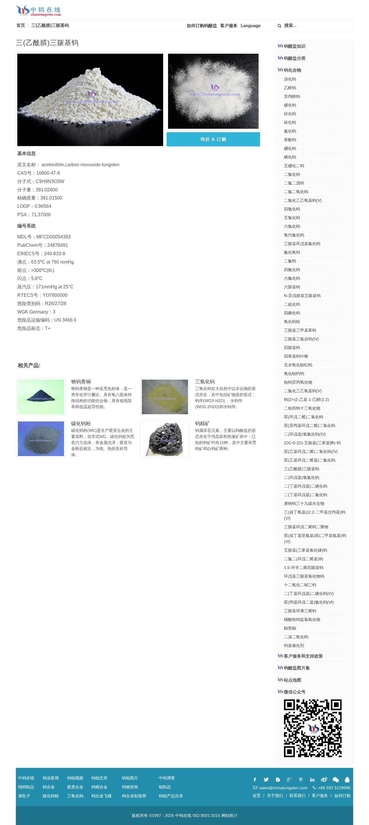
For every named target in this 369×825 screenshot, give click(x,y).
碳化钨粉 (81, 423)
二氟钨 (290, 261)
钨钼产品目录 (171, 796)
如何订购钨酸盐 (202, 25)
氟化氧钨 (292, 252)
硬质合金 (75, 787)
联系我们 (297, 795)
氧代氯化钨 (294, 235)
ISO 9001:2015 (206, 815)
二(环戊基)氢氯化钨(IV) (305, 434)
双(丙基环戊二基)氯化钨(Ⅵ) (309, 602)
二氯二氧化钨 (296, 191)
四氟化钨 (292, 269)
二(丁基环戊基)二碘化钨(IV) (309, 593)
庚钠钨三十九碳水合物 (304, 503)
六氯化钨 (292, 226)
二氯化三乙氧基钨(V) (303, 200)
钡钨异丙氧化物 (298, 382)
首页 (20, 25)
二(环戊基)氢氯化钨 (301, 477)
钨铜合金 (99, 787)
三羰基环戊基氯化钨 (302, 243)
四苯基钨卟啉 (296, 356)
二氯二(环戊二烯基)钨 (303, 559)
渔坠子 (24, 796)
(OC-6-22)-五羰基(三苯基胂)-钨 (312, 443)
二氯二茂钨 (294, 183)
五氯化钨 (292, 217)
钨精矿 (202, 423)
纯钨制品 (26, 787)
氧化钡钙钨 (294, 373)
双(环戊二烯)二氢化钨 (303, 417)
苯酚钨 (290, 139)
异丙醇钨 (292, 96)
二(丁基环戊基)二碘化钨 (305, 486)
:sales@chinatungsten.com (282, 787)
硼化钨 (290, 148)
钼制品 (165, 787)
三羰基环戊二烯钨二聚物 (306, 527)
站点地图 (292, 679)
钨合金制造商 (134, 796)
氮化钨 (290, 131)
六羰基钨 (292, 287)
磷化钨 (290, 157)
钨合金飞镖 (101, 796)
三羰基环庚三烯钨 (300, 611)
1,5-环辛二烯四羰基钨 (303, 567)
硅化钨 (290, 113)
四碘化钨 (292, 313)
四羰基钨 (292, 347)
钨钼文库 (99, 778)
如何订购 (342, 795)
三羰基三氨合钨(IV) (301, 339)
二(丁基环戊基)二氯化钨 (305, 494)
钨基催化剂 (294, 645)
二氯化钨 (292, 174)
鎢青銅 (290, 628)
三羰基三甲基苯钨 (300, 330)
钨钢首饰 (130, 787)
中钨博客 (167, 778)
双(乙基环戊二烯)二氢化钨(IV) (311, 451)
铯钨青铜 (81, 381)
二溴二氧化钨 (296, 636)
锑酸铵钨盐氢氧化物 (302, 619)
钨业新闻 (51, 778)
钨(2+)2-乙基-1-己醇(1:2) (306, 399)
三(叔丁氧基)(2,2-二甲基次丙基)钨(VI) (314, 515)
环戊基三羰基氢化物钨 (304, 576)
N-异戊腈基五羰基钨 (302, 295)
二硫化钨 (292, 304)
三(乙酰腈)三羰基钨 (301, 468)
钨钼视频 (75, 778)
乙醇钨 (290, 87)
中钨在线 (26, 778)
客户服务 (229, 25)
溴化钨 (290, 79)
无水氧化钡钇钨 (298, 365)
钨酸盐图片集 (297, 667)
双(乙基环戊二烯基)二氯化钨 (309, 460)
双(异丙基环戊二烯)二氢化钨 (309, 425)
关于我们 (275, 795)
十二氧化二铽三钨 (300, 585)
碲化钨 (290, 122)
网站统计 (229, 815)
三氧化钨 (205, 381)
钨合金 (49, 787)
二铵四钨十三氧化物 (302, 408)
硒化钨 (290, 105)
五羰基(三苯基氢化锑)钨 (305, 550)
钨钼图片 (130, 778)
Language (251, 25)
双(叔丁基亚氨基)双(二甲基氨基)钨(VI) (315, 538)
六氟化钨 (292, 278)
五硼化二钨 (294, 165)
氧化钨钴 (292, 321)
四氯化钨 (292, 209)
